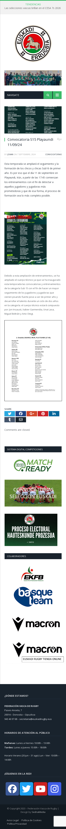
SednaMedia (38, 812)
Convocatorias (53, 154)
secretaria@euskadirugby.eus (35, 719)
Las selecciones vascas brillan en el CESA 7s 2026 (32, 8)
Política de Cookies (31, 820)
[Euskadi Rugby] (33, 43)
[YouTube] (40, 788)
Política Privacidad (17, 823)
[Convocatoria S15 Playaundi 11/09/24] (33, 120)
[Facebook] (12, 788)
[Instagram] (54, 788)
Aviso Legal (13, 820)
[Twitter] (26, 788)
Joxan (10, 154)
